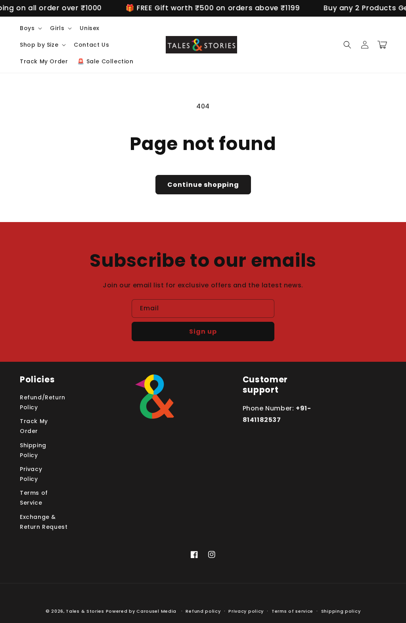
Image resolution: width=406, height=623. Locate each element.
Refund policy (203, 611)
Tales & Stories (85, 611)
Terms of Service (34, 498)
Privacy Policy (31, 474)
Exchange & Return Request (43, 522)
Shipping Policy (33, 450)
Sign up (203, 331)
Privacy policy (246, 611)
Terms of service (292, 611)
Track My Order (34, 426)
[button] (30, 28)
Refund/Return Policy (42, 402)
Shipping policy (341, 611)
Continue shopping (203, 184)
